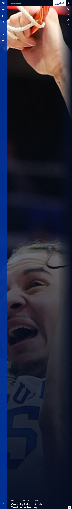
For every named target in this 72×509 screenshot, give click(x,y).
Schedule (34, 3)
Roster (24, 3)
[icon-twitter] (68, 14)
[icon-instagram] (68, 19)
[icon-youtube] (68, 24)
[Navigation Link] (3, 10)
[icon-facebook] (68, 9)
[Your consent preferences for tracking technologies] (69, 507)
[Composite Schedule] (3, 16)
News (29, 3)
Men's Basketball (16, 3)
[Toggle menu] (3, 503)
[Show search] (69, 3)
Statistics (41, 3)
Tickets (50, 3)
